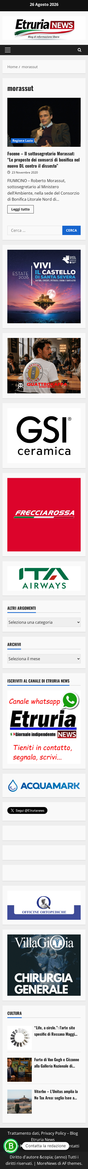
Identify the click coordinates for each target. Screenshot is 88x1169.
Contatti (71, 1146)
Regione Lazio (22, 140)
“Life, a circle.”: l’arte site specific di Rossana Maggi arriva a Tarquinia (54, 1031)
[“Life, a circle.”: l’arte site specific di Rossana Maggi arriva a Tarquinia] (19, 1038)
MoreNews (47, 1163)
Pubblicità (52, 1146)
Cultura (14, 1013)
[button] (7, 50)
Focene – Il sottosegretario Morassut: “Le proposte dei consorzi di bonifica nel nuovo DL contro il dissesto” (44, 122)
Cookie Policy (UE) (22, 1146)
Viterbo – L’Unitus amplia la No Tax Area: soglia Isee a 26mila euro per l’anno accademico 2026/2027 (56, 1094)
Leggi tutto (22, 210)
